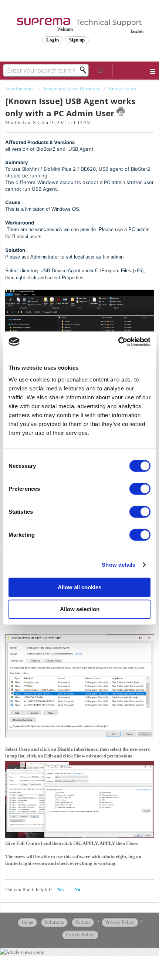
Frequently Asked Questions (72, 88)
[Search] (85, 70)
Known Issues (122, 88)
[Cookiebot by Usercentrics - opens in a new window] (118, 341)
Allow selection (79, 609)
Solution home (20, 88)
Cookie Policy (80, 934)
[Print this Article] (120, 111)
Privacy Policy (120, 922)
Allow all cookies (79, 587)
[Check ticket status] (100, 70)
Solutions (54, 922)
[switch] (139, 488)
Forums (82, 922)
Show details (118, 565)
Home (27, 922)
